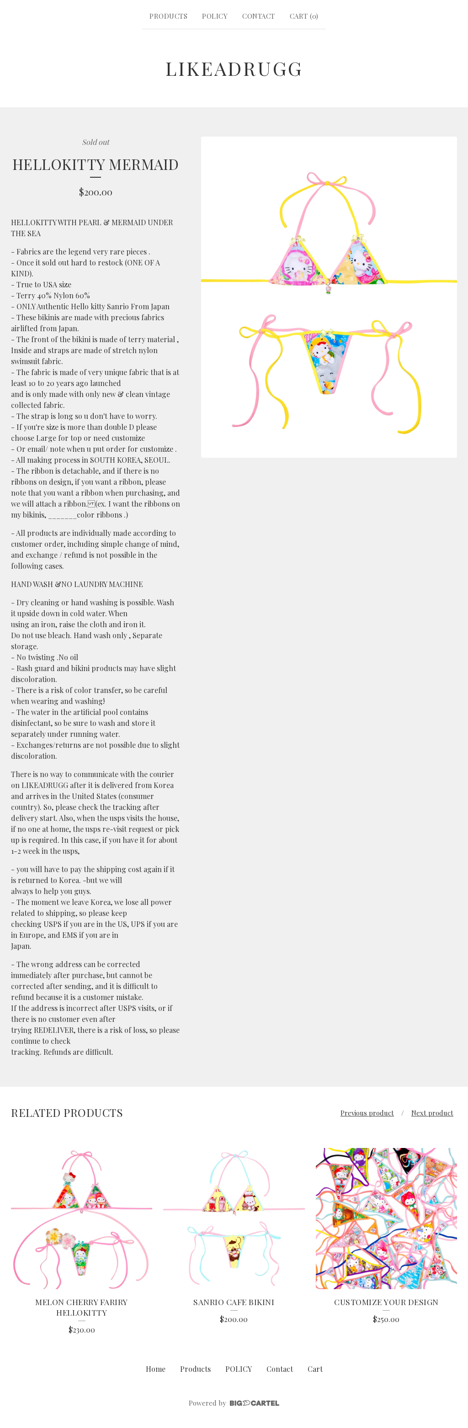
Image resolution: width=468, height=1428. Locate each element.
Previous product (367, 1112)
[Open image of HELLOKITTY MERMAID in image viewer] (329, 297)
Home (155, 1369)
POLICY (215, 16)
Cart (315, 1369)
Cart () (304, 16)
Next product (432, 1112)
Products (168, 16)
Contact (258, 16)
